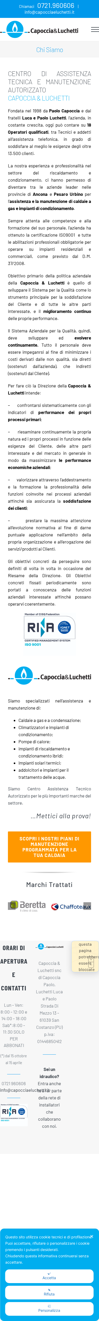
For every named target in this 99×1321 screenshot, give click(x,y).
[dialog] (49, 1275)
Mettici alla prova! (63, 815)
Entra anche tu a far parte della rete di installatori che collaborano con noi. (49, 1097)
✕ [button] (92, 1236)
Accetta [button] (49, 1277)
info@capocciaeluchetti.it (49, 11)
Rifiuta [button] (49, 1294)
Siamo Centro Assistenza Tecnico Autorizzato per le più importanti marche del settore (49, 795)
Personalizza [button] (49, 1310)
